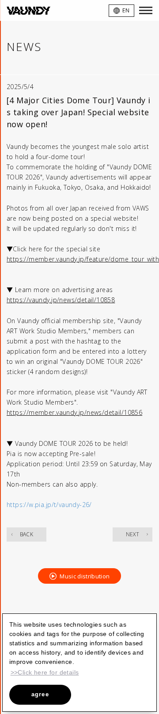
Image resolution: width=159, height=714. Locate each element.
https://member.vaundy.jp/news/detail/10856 (74, 412)
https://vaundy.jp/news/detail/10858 (61, 300)
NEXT (133, 534)
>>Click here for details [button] (45, 672)
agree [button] (40, 694)
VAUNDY (28, 10)
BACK (27, 534)
